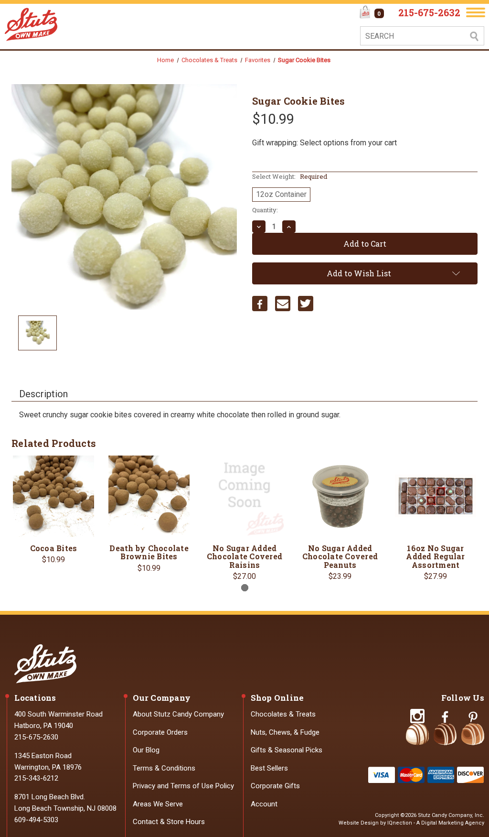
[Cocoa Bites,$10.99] (53, 496)
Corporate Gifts (275, 786)
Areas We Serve (158, 804)
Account (264, 804)
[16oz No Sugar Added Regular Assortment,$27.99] (435, 496)
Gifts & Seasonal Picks (286, 750)
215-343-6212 (36, 778)
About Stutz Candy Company (178, 714)
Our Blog (146, 750)
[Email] (282, 303)
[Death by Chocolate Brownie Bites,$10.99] (149, 496)
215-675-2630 (36, 737)
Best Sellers (269, 768)
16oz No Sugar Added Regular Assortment (435, 556)
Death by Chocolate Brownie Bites (149, 552)
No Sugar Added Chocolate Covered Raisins (244, 556)
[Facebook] (259, 303)
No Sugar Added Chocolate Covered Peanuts (340, 556)
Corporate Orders (160, 732)
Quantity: (265, 210)
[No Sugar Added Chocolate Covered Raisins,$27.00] (244, 496)
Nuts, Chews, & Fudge (285, 732)
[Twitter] (305, 303)
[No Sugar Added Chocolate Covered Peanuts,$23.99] (340, 496)
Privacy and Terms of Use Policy (183, 786)
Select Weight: (289, 176)
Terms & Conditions (164, 768)
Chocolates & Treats (283, 714)
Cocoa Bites (53, 548)
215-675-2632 (429, 12)
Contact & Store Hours (169, 821)
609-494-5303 (36, 819)
